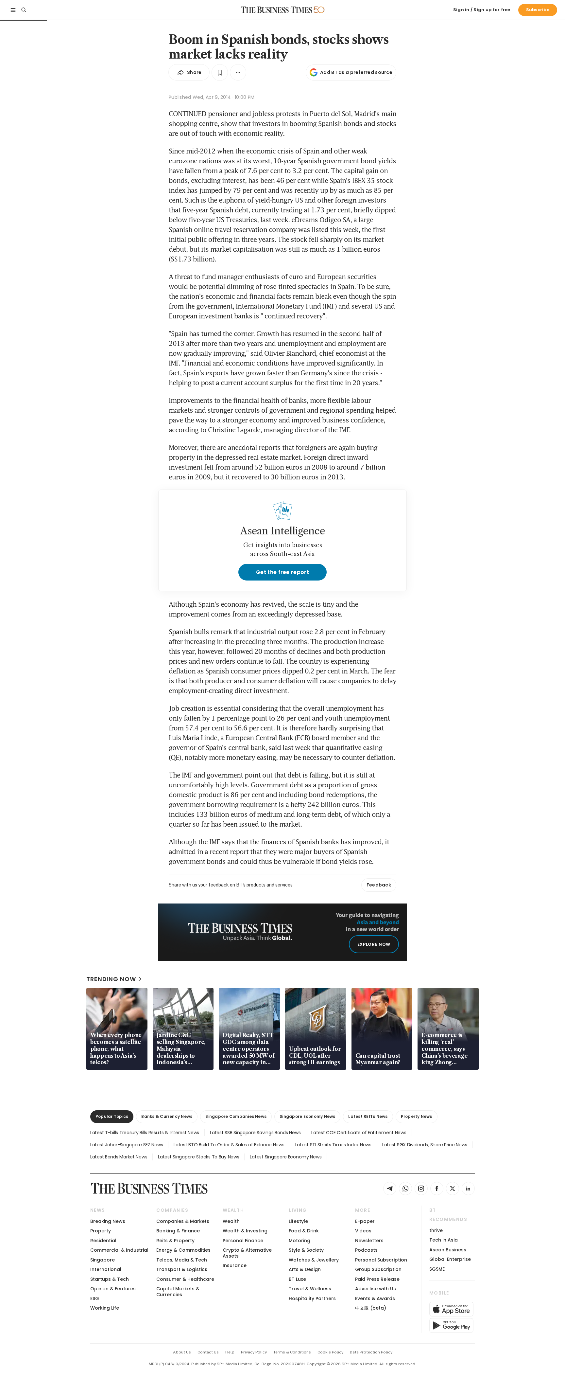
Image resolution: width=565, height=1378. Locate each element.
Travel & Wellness (310, 1288)
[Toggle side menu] (13, 10)
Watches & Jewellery (314, 1260)
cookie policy (330, 1352)
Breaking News (107, 1221)
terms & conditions (292, 1352)
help (229, 1352)
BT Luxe (297, 1279)
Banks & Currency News (166, 1116)
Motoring (299, 1240)
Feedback (379, 885)
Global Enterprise (450, 1259)
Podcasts (366, 1250)
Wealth (231, 1221)
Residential (103, 1240)
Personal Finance (243, 1240)
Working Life (104, 1308)
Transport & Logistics (181, 1269)
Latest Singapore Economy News (285, 1157)
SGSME (437, 1269)
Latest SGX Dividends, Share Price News (424, 1144)
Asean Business (447, 1249)
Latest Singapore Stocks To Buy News (198, 1157)
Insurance (235, 1265)
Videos (363, 1230)
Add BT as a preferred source (356, 72)
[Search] (23, 10)
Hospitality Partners (312, 1298)
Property (100, 1230)
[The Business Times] (277, 9)
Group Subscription (378, 1269)
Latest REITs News (367, 1116)
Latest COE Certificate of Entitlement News (358, 1132)
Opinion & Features (113, 1288)
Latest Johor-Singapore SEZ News (126, 1144)
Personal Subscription (381, 1260)
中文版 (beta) (370, 1308)
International (105, 1269)
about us (182, 1352)
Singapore (102, 1260)
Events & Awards (375, 1298)
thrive (436, 1230)
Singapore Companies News (235, 1116)
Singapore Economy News (307, 1116)
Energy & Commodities (183, 1250)
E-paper (365, 1221)
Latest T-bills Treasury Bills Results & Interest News (144, 1132)
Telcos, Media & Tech (181, 1260)
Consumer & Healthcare (185, 1279)
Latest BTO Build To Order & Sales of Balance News (229, 1144)
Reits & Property (175, 1240)
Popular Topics (111, 1116)
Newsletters (369, 1240)
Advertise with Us (375, 1288)
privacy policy (254, 1352)
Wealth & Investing (245, 1230)
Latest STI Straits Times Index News (333, 1144)
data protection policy (371, 1352)
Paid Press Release (377, 1279)
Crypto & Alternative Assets (247, 1253)
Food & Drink (304, 1230)
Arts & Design (305, 1269)
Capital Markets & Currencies (177, 1291)
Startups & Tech (109, 1279)
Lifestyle (298, 1221)
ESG (94, 1298)
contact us (208, 1352)
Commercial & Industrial (119, 1250)
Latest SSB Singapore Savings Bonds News (255, 1132)
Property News (416, 1116)
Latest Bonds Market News (118, 1157)
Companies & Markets (182, 1221)
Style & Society (306, 1250)
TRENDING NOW (111, 979)
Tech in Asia (443, 1240)
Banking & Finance (178, 1230)
